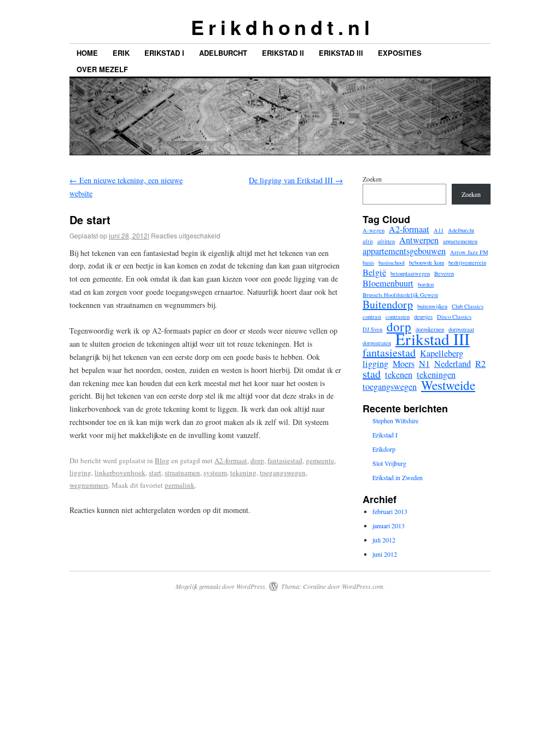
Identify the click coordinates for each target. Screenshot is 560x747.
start (155, 472)
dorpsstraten (377, 343)
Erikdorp (383, 449)
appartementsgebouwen (404, 251)
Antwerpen (419, 240)
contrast (372, 316)
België (374, 272)
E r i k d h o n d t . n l (280, 27)
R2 (480, 364)
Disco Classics (454, 316)
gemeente (320, 460)
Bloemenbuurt (388, 283)
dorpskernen (430, 329)
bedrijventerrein (467, 262)
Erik (121, 53)
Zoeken (372, 178)
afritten (386, 241)
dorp (257, 460)
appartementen (460, 241)
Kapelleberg (441, 353)
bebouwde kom (426, 262)
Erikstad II (283, 53)
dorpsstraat (461, 329)
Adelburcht (223, 53)
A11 (439, 230)
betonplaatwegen (410, 273)
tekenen (398, 375)
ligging (80, 472)
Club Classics (467, 306)
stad (372, 374)
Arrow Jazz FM (469, 252)
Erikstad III (341, 53)
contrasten (398, 316)
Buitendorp (388, 305)
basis (368, 262)
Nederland (452, 364)
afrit (368, 241)
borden (426, 284)
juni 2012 (384, 554)
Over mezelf (102, 69)
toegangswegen (283, 472)
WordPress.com (362, 586)
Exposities (400, 53)
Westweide (448, 385)
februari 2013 (389, 511)
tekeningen (436, 375)
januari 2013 (388, 525)
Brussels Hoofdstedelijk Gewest (400, 295)
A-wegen (373, 230)
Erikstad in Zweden (397, 477)
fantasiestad (284, 460)
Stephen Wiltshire (395, 420)
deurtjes (423, 316)
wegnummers (88, 485)
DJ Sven (372, 329)
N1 (424, 364)
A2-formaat (230, 460)
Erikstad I (164, 53)
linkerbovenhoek (120, 472)
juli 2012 (383, 539)
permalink (180, 485)
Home (87, 53)
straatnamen (182, 472)
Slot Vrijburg (389, 463)
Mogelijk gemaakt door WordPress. (221, 586)
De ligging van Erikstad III (296, 180)
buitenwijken (432, 306)
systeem (215, 472)
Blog (162, 460)
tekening (243, 472)
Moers (404, 364)
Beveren (444, 273)
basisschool (391, 262)
